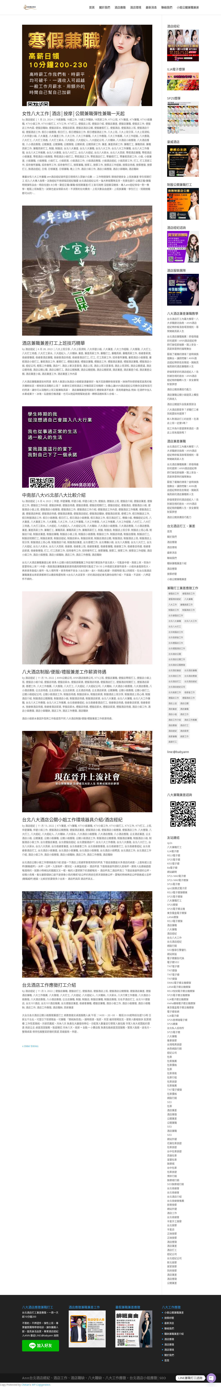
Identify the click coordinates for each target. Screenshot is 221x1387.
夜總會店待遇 (134, 546)
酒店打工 (184, 725)
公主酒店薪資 (99, 690)
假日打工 (62, 132)
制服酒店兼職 (124, 838)
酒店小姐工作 (88, 169)
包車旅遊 (172, 1081)
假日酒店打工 (113, 517)
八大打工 (27, 140)
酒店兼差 (117, 369)
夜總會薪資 (144, 353)
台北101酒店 (33, 1003)
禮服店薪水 (95, 706)
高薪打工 (173, 741)
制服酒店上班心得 (40, 542)
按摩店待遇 (129, 164)
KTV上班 (113, 119)
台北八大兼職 (87, 148)
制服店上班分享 (121, 530)
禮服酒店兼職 (131, 361)
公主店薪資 (69, 690)
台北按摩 (172, 1225)
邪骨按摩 (172, 1204)
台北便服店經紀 (67, 842)
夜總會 (68, 546)
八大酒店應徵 (126, 525)
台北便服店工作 (176, 615)
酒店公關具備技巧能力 (179, 389)
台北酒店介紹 (174, 1196)
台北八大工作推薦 (35, 152)
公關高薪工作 (93, 144)
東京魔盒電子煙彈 (176, 913)
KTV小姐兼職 (85, 825)
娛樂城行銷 (173, 1180)
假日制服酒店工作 (31, 517)
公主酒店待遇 (83, 690)
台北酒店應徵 (190, 676)
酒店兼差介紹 (131, 369)
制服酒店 (117, 538)
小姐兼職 (31, 160)
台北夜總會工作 (78, 846)
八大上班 (112, 132)
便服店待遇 (69, 505)
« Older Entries (30, 1046)
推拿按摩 (172, 1040)
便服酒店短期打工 (126, 682)
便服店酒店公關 (84, 127)
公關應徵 (69, 144)
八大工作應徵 (99, 136)
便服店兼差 (111, 123)
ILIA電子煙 (173, 851)
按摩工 (88, 164)
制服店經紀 (60, 538)
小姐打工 (53, 160)
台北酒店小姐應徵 (89, 850)
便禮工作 (126, 513)
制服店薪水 (73, 538)
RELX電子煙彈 (174, 921)
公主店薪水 (55, 690)
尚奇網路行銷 (174, 1048)
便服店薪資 (69, 127)
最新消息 (151, 7)
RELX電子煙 (173, 855)
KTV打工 (72, 123)
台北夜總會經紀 (75, 702)
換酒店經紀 (34, 169)
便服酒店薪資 (112, 513)
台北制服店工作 (176, 632)
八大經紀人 (82, 140)
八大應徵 (144, 136)
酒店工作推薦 (190, 719)
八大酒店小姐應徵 (126, 140)
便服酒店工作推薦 (128, 509)
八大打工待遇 (40, 140)
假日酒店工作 (97, 517)
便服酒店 (115, 127)
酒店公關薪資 (104, 369)
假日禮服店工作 (77, 132)
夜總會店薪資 (132, 702)
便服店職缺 (42, 127)
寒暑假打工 (112, 156)
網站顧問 (172, 871)
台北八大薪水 (101, 152)
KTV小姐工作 (33, 123)
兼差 (104, 144)
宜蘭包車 (172, 1159)
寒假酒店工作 (82, 156)
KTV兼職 (134, 119)
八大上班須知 (142, 132)
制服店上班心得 (139, 530)
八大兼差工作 (56, 136)
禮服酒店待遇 (123, 706)
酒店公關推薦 (72, 369)
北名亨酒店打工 (126, 999)
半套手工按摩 (174, 1221)
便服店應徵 (82, 505)
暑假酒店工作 (47, 361)
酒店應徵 (120, 7)
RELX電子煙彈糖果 (177, 892)
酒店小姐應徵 (104, 169)
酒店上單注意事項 (71, 365)
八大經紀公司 (96, 140)
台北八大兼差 (71, 148)
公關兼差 (46, 144)
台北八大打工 (70, 152)
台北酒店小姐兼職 (68, 850)
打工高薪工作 (104, 357)
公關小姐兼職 (51, 838)
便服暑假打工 (101, 127)
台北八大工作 (103, 148)
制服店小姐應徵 (86, 534)
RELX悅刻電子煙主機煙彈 (181, 991)
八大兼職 (51, 521)
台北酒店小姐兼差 (47, 850)
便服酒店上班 (128, 127)
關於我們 (104, 7)
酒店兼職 (184, 709)
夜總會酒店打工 (80, 357)
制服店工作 (103, 534)
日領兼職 (64, 169)
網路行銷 (172, 945)
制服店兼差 (39, 534)
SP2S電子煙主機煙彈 (178, 995)
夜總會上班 (80, 546)
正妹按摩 (172, 1233)
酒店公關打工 (56, 369)
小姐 (140, 156)
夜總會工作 (120, 546)
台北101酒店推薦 (50, 1003)
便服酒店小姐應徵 (50, 509)
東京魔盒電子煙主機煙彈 (180, 1007)
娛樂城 (170, 1163)
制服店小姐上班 (68, 534)
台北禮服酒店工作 (177, 648)
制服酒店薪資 (93, 698)
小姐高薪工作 (125, 160)
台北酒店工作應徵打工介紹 (49, 985)
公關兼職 (58, 144)
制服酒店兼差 (74, 542)
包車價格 (172, 1065)
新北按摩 (172, 1262)
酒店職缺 (133, 169)
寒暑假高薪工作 (128, 156)
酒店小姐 (173, 714)
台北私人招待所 (175, 1028)
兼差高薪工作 (115, 144)
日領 (44, 169)
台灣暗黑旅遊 (174, 1044)
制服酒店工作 (188, 610)
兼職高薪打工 (40, 148)
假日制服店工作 (140, 513)
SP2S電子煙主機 (176, 908)
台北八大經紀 (85, 152)
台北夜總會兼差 (59, 846)
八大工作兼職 (83, 136)
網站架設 (172, 954)
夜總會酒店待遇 (62, 357)
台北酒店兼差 (175, 670)
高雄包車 (172, 1155)
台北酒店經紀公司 (177, 686)
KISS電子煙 (173, 863)
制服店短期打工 (30, 538)
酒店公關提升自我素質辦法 (181, 404)
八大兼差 (43, 136)
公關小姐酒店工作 (52, 694)
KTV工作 (61, 123)
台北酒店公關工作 (177, 659)
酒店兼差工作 (49, 373)
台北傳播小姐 (106, 542)
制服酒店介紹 (58, 542)
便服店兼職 (125, 123)
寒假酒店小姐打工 (63, 156)
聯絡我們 (166, 7)
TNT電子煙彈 (174, 1089)
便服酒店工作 (33, 132)
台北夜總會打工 (114, 846)
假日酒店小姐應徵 (79, 517)
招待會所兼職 (33, 164)
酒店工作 (70, 554)
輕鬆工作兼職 (44, 365)
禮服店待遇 (82, 706)
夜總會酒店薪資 (52, 706)
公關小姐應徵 (126, 690)
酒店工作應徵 (83, 554)
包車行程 (172, 1077)
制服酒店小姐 (61, 698)
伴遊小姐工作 (89, 501)
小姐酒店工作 (77, 160)
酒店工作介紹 (175, 719)
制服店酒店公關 (102, 538)
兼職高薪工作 (130, 353)
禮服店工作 (100, 361)
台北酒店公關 (175, 654)
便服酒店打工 (107, 682)
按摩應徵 (141, 164)
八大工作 (70, 136)
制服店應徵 (130, 534)
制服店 (59, 148)
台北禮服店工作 (176, 643)
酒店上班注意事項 (103, 365)
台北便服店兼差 (48, 842)
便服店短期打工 (97, 505)
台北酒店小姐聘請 (109, 850)
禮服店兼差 (73, 361)
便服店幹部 (55, 505)
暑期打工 (61, 361)
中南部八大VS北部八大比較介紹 (54, 495)
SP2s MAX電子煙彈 (177, 880)
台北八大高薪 (117, 152)
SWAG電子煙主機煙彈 (179, 982)
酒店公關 (184, 703)
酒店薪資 (184, 731)
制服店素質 (46, 538)
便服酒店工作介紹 (86, 509)
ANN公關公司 (64, 677)
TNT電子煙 (173, 966)
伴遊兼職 (65, 501)
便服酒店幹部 (33, 513)
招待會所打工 (65, 164)
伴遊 (56, 501)
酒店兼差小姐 (33, 373)
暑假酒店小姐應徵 (138, 357)
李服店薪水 (69, 706)
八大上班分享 (126, 132)
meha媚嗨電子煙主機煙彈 (181, 1003)
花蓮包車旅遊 (174, 1143)
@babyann (47, 1335)
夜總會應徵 (37, 550)
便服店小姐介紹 (34, 682)
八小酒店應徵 (33, 144)
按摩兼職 (78, 164)
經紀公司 (31, 365)
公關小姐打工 (142, 690)
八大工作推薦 (115, 136)
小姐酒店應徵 (93, 160)
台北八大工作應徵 (35, 702)
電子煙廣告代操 (175, 958)
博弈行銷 (172, 1176)
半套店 (170, 1229)
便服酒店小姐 (139, 505)
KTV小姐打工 (48, 123)
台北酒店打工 (175, 681)
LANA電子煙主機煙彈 (178, 986)
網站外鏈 (172, 1139)
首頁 (92, 7)
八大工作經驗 (131, 136)
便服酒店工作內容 (107, 509)
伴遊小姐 (76, 501)
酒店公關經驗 (88, 369)
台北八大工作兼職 (121, 148)
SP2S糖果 (172, 1023)
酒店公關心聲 (40, 369)
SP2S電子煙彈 (174, 896)
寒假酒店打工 (97, 156)
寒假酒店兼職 (133, 152)
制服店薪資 (87, 538)
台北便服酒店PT (86, 842)
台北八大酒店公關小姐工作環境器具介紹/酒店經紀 (72, 820)
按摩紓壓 (172, 573)
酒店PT (57, 365)
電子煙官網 (173, 1011)
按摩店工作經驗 (112, 164)
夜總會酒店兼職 (44, 357)
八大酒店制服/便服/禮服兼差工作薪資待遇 (64, 672)
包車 (169, 1056)
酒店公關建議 (138, 365)
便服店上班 (84, 123)
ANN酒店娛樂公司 (83, 677)
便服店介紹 (98, 123)
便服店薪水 (55, 127)
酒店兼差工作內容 (67, 373)
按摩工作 (98, 164)
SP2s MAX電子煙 (176, 876)
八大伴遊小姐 (29, 136)
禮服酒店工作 (188, 698)
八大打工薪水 (56, 140)
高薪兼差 (69, 1007)
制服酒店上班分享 (113, 694)
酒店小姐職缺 (120, 169)
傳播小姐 (127, 517)
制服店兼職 (53, 534)
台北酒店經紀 (190, 681)
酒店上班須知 (122, 365)
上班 (148, 825)
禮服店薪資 (109, 706)
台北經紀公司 (174, 1258)
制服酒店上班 (131, 538)
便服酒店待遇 (49, 513)
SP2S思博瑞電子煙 (177, 1019)
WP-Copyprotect (41, 1384)
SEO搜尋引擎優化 (176, 950)
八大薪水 (71, 834)
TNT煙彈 (172, 970)
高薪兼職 (173, 736)
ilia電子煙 (172, 867)
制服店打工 (143, 534)
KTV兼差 (123, 119)
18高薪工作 (100, 119)
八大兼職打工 (174, 847)
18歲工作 (72, 119)
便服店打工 (75, 991)
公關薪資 (80, 144)
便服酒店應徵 (65, 513)
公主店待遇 (42, 690)
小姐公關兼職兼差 (188, 7)
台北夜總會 (173, 1188)
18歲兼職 (60, 119)
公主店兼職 (69, 999)
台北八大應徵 (54, 152)
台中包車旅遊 (174, 1151)
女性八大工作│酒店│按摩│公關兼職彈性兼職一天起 (73, 113)
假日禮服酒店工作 (96, 132)
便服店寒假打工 (127, 677)
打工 (136, 160)
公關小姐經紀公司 (31, 694)
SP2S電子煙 (173, 859)
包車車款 (172, 1073)
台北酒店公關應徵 (177, 665)
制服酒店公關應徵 (42, 698)
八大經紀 (70, 140)
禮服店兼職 (87, 361)
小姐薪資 (64, 160)
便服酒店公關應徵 (58, 829)
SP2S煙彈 (172, 904)
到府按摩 (172, 1270)
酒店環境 (135, 7)
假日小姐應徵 (49, 132)
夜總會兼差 (93, 546)
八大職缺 (110, 140)
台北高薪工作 (175, 692)
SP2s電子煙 (173, 884)
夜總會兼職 (106, 546)
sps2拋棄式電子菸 (177, 888)
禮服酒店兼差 (115, 361)
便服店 (101, 501)
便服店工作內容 (39, 505)
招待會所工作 (49, 164)
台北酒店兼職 (190, 670)
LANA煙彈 (172, 917)
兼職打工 (129, 144)
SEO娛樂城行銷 (175, 1184)
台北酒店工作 (128, 850)
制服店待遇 (116, 534)
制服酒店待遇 (77, 698)
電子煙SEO (173, 962)
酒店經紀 (30, 119)
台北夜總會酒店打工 (96, 702)
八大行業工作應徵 (127, 995)
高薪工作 (184, 736)
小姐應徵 (42, 160)
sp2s (169, 843)
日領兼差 (53, 169)
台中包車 (172, 1167)
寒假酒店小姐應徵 (42, 156)
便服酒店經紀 (81, 513)
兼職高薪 (140, 144)
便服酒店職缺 (96, 513)
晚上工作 (75, 169)
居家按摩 (172, 1266)
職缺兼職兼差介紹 (176, 563)
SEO (169, 1102)
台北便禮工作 (90, 542)
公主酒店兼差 (137, 834)
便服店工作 (138, 123)
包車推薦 (172, 1061)
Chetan (25, 1384)
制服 (51, 148)
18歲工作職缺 (85, 119)
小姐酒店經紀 (109, 160)
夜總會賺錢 (28, 357)
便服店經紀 (114, 505)
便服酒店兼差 (77, 829)
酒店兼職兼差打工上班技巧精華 (53, 343)
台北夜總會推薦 (175, 1200)
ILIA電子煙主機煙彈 (177, 999)
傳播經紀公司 (140, 517)
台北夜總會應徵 (96, 846)
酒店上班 (88, 365)
